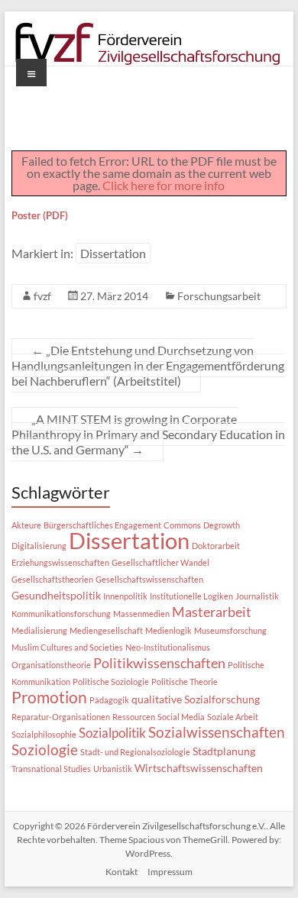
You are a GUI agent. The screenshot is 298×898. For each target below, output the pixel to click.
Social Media (181, 717)
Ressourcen (133, 717)
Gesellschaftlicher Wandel (160, 562)
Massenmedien (141, 614)
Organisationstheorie (51, 665)
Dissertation (113, 253)
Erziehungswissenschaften (60, 562)
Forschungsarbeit (219, 295)
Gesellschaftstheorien (52, 579)
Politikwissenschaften (159, 662)
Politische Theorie (184, 681)
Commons (182, 525)
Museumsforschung (230, 630)
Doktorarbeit (216, 546)
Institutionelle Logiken (191, 596)
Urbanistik (112, 769)
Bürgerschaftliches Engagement (102, 525)
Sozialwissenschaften (216, 732)
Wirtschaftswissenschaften (198, 768)
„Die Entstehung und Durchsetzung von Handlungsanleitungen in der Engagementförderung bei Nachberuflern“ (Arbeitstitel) (147, 365)
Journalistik (257, 596)
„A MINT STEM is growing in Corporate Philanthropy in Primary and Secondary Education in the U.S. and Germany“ (148, 434)
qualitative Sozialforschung (195, 699)
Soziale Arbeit (232, 717)
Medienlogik (168, 630)
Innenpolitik (125, 596)
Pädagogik (109, 700)
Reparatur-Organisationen (60, 717)
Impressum (170, 871)
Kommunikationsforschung (61, 614)
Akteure (26, 525)
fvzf (42, 295)
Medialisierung (39, 630)
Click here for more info (163, 185)
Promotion (49, 696)
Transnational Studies (51, 769)
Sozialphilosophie (43, 734)
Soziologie (44, 749)
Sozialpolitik (112, 733)
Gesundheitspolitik (56, 596)
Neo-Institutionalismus (167, 647)
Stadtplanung (224, 751)
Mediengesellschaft (106, 630)
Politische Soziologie (111, 681)
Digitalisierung (38, 546)
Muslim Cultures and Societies (67, 647)
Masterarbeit (211, 611)
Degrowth (221, 525)
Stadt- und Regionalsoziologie (135, 752)
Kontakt (121, 871)
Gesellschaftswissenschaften (149, 579)
